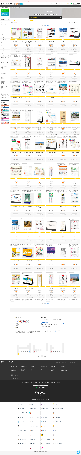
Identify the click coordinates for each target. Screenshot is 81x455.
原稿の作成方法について (4, 66)
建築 (1, 45)
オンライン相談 (31, 5)
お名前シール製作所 (57, 382)
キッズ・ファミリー (3, 48)
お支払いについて (3, 77)
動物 (1, 42)
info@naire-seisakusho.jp (55, 331)
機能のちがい (2, 88)
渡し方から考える (13, 370)
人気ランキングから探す (4, 62)
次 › (45, 25)
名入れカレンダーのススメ (4, 86)
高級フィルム (3, 51)
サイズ (27, 20)
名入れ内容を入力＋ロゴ (4, 68)
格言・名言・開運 (3, 39)
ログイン (60, 3)
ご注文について (53, 366)
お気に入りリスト (64, 3)
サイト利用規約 (63, 366)
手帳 (1, 27)
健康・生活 (2, 37)
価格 (25, 20)
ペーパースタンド (3, 24)
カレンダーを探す (3, 5)
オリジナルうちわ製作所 (42, 382)
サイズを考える (2, 87)
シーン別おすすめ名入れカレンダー (15, 378)
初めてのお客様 (10, 5)
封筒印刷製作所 (26, 382)
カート (69, 3)
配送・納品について (53, 369)
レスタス (22, 382)
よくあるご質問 (25, 5)
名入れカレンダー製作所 (13, 7)
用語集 (1, 93)
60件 (14, 20)
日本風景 (2, 34)
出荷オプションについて (18, 51)
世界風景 (2, 36)
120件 (17, 20)
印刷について (52, 370)
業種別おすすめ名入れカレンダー (5, 94)
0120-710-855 (76, 3)
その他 (2, 53)
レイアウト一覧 (2, 67)
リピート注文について (17, 5)
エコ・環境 (2, 50)
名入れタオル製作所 (33, 382)
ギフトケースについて (3, 78)
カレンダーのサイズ (23, 371)
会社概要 (62, 369)
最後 (48, 25)
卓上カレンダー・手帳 (4, 19)
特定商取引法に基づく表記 (64, 370)
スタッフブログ (2, 83)
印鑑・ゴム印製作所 (50, 382)
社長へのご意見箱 (3, 82)
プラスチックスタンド (4, 22)
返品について (32, 369)
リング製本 (2, 21)
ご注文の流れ (32, 366)
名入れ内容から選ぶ (13, 371)
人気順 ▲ (22, 20)
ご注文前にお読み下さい (4, 81)
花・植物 (2, 40)
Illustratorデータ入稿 (23, 370)
